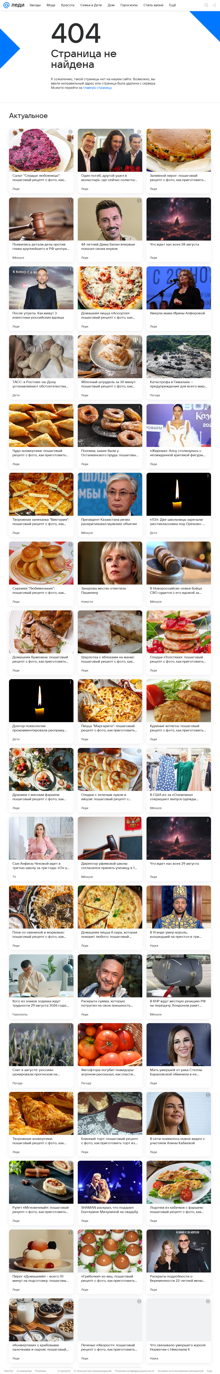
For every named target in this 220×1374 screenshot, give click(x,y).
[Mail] (6, 5)
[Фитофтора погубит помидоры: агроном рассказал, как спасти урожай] (110, 1055)
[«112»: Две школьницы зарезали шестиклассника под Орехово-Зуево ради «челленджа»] (179, 505)
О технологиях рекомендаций (92, 1370)
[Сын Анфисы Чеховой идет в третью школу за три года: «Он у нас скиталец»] (41, 849)
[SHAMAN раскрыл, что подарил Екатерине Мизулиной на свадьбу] (110, 1193)
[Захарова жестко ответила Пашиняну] (110, 574)
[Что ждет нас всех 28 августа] (179, 230)
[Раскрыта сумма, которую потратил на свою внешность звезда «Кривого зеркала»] (110, 986)
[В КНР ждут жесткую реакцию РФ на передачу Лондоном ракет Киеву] (179, 986)
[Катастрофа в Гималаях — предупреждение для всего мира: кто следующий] (179, 367)
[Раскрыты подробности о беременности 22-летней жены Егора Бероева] (179, 1262)
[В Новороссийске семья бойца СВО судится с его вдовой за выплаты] (179, 574)
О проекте (64, 1370)
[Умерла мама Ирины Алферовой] (179, 298)
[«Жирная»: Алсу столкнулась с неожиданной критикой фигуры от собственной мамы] (179, 436)
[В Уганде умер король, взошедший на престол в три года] (179, 918)
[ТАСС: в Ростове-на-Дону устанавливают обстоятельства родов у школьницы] (41, 367)
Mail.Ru (8, 1370)
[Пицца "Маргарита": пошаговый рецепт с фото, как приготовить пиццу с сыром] (110, 711)
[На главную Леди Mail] (16, 5)
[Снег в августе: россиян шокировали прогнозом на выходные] (41, 1055)
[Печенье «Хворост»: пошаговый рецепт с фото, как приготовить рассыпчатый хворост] (110, 1330)
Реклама (40, 1370)
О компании (24, 1370)
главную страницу (97, 88)
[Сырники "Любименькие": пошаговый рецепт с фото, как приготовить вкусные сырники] (41, 574)
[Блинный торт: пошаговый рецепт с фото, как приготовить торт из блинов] (110, 1124)
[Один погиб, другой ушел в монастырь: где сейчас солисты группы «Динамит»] (110, 161)
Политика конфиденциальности (134, 1370)
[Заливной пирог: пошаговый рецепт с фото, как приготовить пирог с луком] (179, 161)
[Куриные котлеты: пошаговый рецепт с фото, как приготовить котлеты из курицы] (179, 711)
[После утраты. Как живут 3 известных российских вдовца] (41, 298)
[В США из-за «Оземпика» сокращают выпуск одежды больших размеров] (179, 780)
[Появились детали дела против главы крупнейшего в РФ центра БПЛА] (41, 230)
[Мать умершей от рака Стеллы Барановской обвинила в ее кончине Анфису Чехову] (179, 1055)
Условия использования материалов (181, 1370)
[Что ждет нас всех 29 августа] (179, 849)
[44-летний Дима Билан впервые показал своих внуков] (110, 230)
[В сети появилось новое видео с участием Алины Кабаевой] (179, 1124)
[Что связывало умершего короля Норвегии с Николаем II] (179, 1330)
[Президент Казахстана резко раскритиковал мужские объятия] (110, 505)
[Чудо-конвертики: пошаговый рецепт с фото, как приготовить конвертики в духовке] (41, 436)
